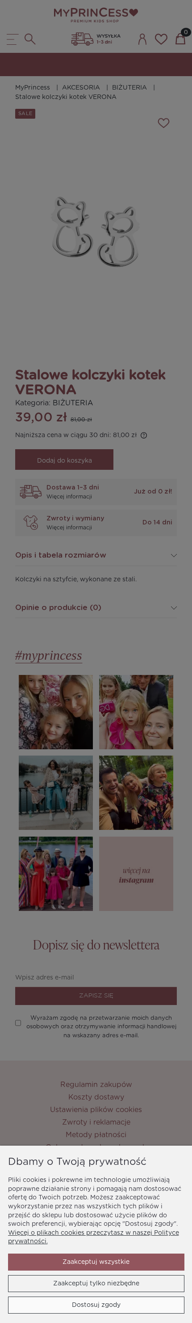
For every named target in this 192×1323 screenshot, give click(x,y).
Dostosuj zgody (96, 1305)
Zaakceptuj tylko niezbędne (96, 1283)
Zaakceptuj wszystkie (96, 1262)
